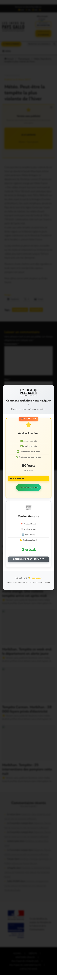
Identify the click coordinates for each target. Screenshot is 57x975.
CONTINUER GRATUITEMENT (28, 559)
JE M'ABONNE (17, 478)
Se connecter (35, 578)
